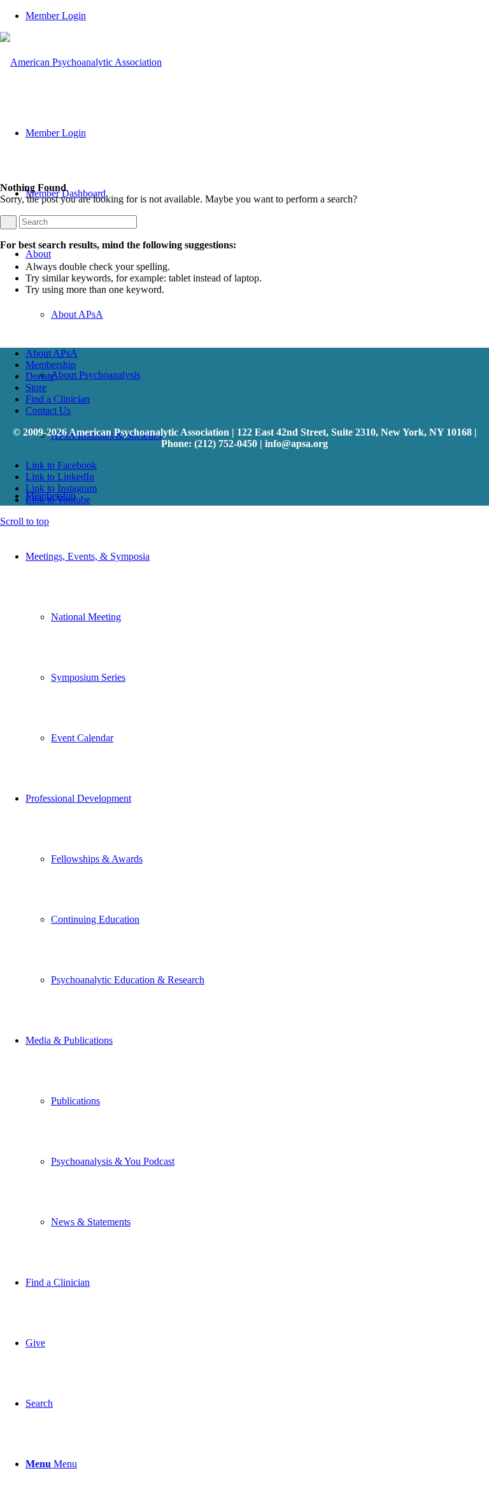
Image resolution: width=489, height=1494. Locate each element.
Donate (40, 376)
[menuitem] (257, 16)
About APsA (51, 353)
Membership (50, 364)
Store (35, 387)
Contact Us (48, 410)
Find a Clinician (57, 399)
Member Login (55, 15)
